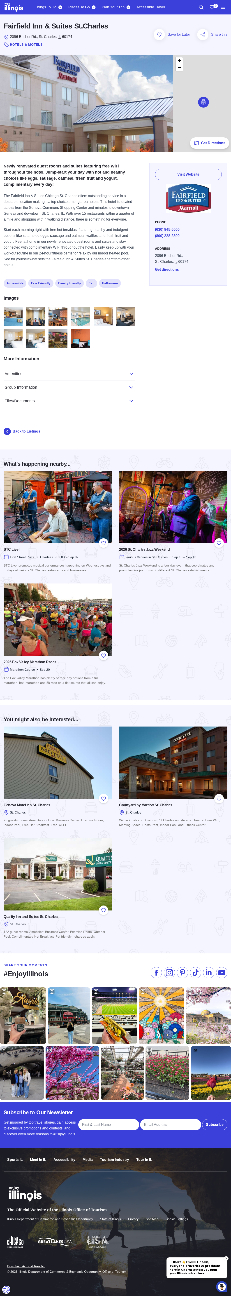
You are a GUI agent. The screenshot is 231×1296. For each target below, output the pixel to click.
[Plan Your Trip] (128, 7)
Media (88, 1160)
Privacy (133, 1219)
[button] (203, 102)
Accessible (15, 283)
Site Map (152, 1219)
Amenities (13, 374)
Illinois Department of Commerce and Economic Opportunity (50, 1219)
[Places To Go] (93, 7)
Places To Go (79, 7)
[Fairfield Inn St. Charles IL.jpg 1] (35, 316)
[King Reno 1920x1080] (13, 338)
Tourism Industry (114, 1160)
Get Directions (213, 143)
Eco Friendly (41, 283)
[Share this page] (202, 34)
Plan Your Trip (113, 7)
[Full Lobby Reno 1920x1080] (13, 316)
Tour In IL (144, 1160)
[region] (201, 7)
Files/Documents (20, 401)
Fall (91, 283)
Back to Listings (26, 431)
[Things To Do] (60, 7)
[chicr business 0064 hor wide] (80, 338)
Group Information (21, 387)
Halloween (110, 283)
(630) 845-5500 (167, 229)
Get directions (167, 269)
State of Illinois (110, 1219)
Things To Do (45, 7)
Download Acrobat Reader (26, 1266)
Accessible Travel (150, 7)
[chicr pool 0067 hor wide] (80, 316)
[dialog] (6, 1290)
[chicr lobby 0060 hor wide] (58, 316)
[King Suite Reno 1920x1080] (125, 316)
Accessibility (64, 1160)
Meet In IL (38, 1160)
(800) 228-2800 (167, 236)
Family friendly (69, 283)
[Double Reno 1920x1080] (35, 338)
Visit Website (188, 174)
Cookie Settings (177, 1219)
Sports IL (15, 1160)
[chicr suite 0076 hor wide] (103, 316)
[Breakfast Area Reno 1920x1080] (58, 338)
